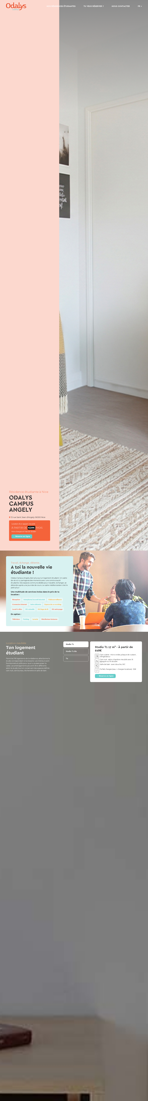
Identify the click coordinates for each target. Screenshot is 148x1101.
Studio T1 (70, 644)
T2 (67, 658)
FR (139, 6)
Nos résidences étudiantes (61, 6)
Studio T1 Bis (71, 651)
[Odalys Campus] (16, 6)
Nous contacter (121, 6)
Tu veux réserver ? (94, 6)
